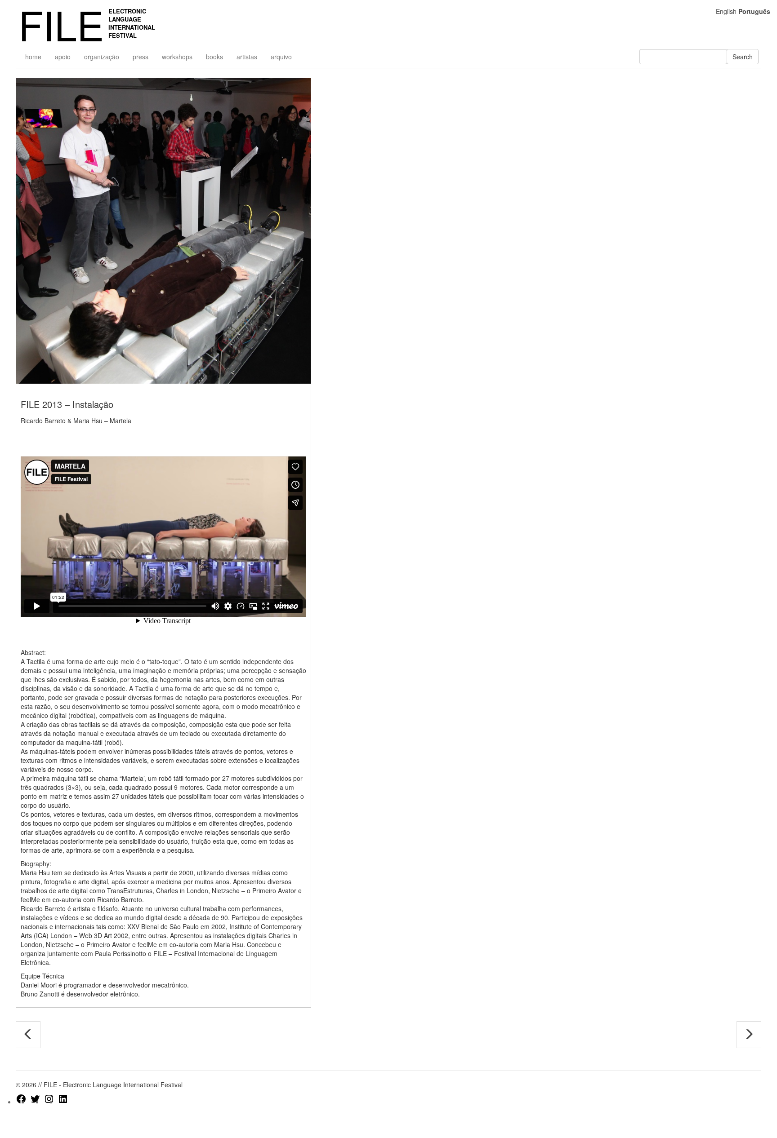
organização (101, 56)
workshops (177, 56)
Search (742, 56)
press (140, 56)
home (33, 56)
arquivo (281, 56)
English (726, 11)
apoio (63, 56)
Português (754, 11)
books (214, 56)
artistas (247, 56)
